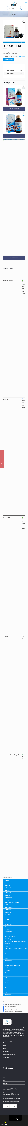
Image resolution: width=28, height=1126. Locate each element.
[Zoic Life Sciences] (14, 3)
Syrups (5, 1077)
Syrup (6, 987)
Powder (7, 968)
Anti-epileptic (8, 892)
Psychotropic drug (9, 972)
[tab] (14, 66)
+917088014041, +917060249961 (12, 1096)
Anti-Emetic (8, 890)
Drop (24, 56)
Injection (7, 951)
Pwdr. (6, 975)
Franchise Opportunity (9, 1063)
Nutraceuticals (8, 960)
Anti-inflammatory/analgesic (12, 902)
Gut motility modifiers (10, 936)
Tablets (6, 1072)
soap (6, 977)
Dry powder (7, 929)
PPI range (7, 970)
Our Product (6, 1051)
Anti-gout (7, 895)
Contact (6, 1060)
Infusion (7, 946)
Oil (5, 1080)
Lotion (6, 958)
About (5, 1048)
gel (5, 934)
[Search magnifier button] (20, 8)
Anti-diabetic (8, 888)
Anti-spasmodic (9, 907)
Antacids (7, 880)
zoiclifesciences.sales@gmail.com (12, 1098)
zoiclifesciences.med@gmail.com (12, 1101)
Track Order (7, 1057)
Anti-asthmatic (8, 883)
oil (5, 963)
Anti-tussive (20, 56)
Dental (6, 922)
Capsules (6, 1075)
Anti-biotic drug (8, 885)
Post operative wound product (12, 965)
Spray (6, 982)
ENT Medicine (8, 931)
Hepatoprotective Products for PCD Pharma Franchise (15, 942)
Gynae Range (8, 939)
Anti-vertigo (8, 912)
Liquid (6, 955)
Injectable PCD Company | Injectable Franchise (16, 948)
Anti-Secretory (8, 905)
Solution (7, 980)
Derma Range (8, 924)
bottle (6, 917)
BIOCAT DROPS (14, 257)
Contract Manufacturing (9, 1054)
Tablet (6, 989)
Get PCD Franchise (8, 59)
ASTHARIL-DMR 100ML (14, 108)
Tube (6, 992)
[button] (23, 22)
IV (5, 953)
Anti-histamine (8, 897)
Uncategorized (8, 994)
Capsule (7, 919)
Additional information (14, 66)
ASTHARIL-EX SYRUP (14, 136)
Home (5, 1045)
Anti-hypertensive (9, 900)
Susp (6, 985)
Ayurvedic (7, 914)
